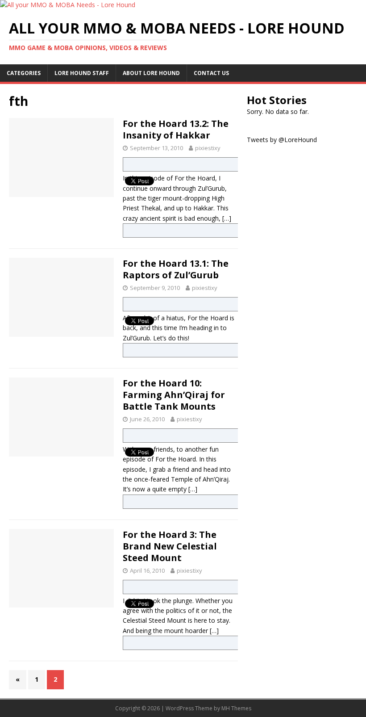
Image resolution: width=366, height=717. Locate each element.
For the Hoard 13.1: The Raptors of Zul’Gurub (176, 269)
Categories (24, 73)
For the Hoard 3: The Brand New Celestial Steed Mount (170, 546)
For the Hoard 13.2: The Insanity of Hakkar (176, 129)
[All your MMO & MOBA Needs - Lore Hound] (67, 4)
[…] (226, 218)
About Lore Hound (151, 73)
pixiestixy (207, 148)
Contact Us (211, 73)
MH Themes (236, 708)
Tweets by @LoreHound (282, 139)
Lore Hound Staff (81, 73)
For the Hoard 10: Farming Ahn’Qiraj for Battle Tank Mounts (174, 394)
